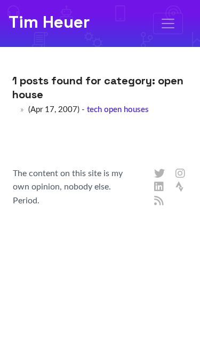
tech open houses (118, 110)
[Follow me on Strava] (180, 187)
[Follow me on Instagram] (180, 174)
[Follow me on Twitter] (159, 174)
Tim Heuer (49, 22)
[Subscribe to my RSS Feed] (159, 201)
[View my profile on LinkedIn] (159, 187)
